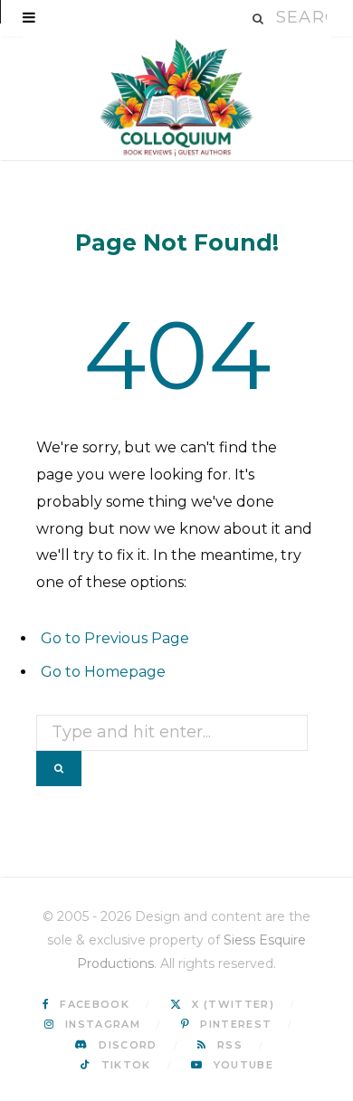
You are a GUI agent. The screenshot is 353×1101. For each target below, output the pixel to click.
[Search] (259, 18)
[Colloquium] (176, 98)
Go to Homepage (103, 671)
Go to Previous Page (115, 638)
